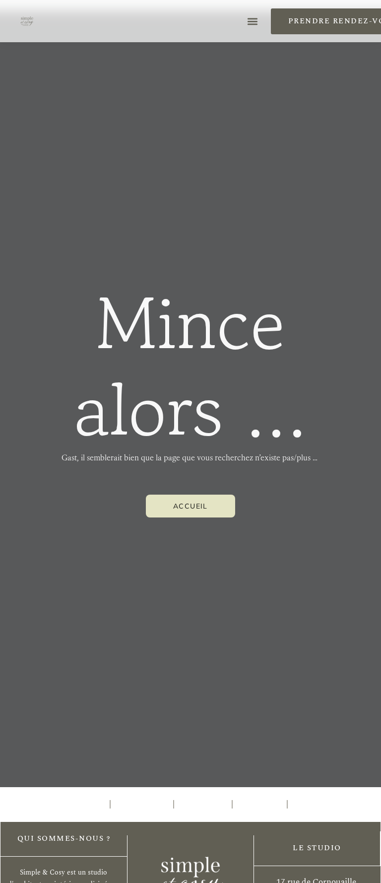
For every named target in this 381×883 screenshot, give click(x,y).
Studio (260, 804)
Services (142, 804)
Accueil (79, 804)
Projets (203, 804)
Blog (310, 804)
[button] (253, 21)
